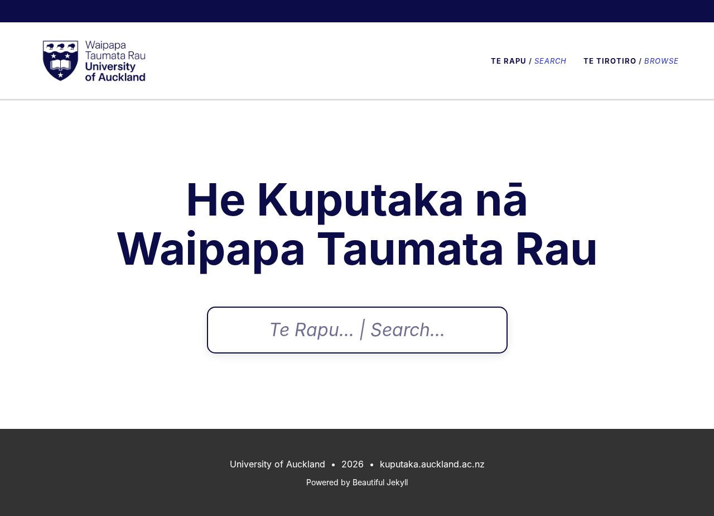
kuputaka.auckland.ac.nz (432, 464)
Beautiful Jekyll (380, 482)
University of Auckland (277, 464)
